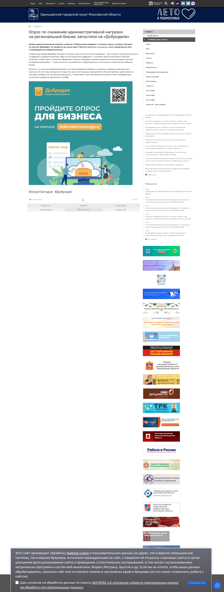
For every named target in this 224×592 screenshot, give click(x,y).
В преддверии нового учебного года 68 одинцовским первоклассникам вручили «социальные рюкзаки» (165, 128)
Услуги (61, 3)
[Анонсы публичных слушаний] (161, 336)
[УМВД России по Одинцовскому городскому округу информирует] (161, 351)
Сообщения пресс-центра (157, 40)
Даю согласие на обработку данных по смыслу (99, 585)
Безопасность (84, 3)
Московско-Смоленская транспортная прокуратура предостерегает (165, 141)
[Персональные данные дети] (161, 493)
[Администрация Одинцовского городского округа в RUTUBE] (178, 3)
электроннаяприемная (157, 3)
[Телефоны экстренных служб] (161, 522)
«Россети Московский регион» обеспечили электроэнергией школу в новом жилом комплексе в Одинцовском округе (168, 159)
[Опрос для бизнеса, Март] (80, 133)
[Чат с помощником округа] (217, 585)
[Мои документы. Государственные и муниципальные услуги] (161, 393)
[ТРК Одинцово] (161, 408)
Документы (50, 3)
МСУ (41, 3)
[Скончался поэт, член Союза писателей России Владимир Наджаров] (121, 210)
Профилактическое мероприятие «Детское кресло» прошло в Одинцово (168, 135)
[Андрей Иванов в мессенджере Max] (193, 3)
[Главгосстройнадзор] (161, 465)
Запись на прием (119, 3)
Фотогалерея (151, 81)
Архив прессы (153, 36)
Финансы (71, 3)
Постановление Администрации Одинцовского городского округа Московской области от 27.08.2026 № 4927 (167, 201)
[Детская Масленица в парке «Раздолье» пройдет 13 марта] (46, 210)
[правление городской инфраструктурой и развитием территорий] (161, 322)
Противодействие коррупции (157, 72)
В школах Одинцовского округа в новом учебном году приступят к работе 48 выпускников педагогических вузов (168, 122)
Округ (32, 3)
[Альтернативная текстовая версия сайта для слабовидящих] (172, 3)
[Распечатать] (83, 200)
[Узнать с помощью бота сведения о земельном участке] (161, 251)
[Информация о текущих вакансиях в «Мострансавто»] (161, 379)
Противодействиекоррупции (101, 3)
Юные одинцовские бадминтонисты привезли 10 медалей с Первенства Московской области (167, 170)
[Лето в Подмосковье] (162, 14)
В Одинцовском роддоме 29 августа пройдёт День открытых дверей (168, 116)
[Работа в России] (161, 451)
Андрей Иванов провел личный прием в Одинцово (164, 165)
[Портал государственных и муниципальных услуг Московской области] (161, 365)
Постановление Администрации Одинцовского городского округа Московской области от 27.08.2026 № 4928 (167, 209)
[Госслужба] (161, 279)
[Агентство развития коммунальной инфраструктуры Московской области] (161, 508)
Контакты (149, 86)
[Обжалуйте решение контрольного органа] (161, 294)
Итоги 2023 (150, 95)
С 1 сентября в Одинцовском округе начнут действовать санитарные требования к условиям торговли (167, 147)
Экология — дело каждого (156, 105)
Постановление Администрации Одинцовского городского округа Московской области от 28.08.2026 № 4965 (167, 226)
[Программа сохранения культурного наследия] (161, 265)
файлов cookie (78, 553)
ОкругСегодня (42, 192)
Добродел (64, 192)
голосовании (102, 47)
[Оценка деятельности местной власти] (161, 308)
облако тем (152, 175)
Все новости (152, 239)
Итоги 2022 (150, 91)
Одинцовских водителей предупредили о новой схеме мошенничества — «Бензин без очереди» (166, 153)
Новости (38, 26)
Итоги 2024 (150, 100)
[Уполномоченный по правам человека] (161, 479)
